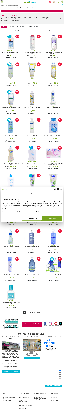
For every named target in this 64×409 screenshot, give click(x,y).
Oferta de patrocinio (7, 398)
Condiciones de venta (56, 396)
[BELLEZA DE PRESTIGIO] (53, 2)
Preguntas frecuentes (24, 401)
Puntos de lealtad (7, 400)
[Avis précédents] (58, 354)
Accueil (2, 7)
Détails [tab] (32, 194)
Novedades (20, 27)
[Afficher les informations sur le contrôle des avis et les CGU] (55, 348)
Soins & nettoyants (24, 7)
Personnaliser (31, 218)
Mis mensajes (6, 396)
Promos (11, 27)
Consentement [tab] (11, 194)
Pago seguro (22, 396)
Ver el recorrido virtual (32, 358)
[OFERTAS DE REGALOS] (49, 2)
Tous (4, 27)
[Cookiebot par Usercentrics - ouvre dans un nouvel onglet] (55, 189)
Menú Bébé (32, 11)
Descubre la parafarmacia (10, 371)
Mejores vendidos (32, 27)
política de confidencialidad (54, 399)
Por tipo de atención (14, 7)
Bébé (7, 7)
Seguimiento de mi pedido (9, 397)
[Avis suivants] (62, 354)
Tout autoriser (52, 218)
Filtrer (17, 30)
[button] (57, 2)
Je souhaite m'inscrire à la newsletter (32, 324)
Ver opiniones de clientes (53, 386)
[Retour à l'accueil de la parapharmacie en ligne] (29, 1)
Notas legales (54, 397)
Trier (48, 30)
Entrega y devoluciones (24, 397)
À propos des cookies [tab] (53, 194)
